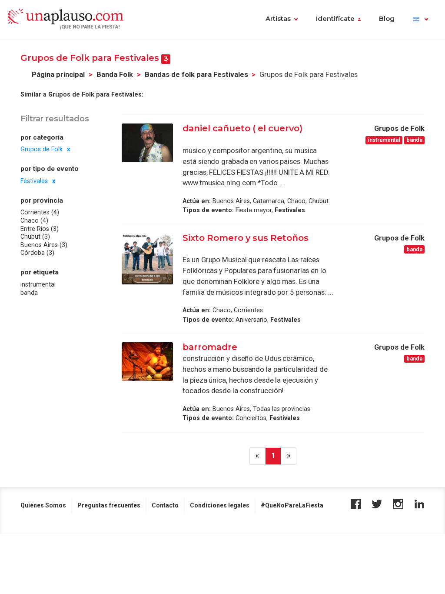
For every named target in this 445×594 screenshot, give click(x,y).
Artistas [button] (278, 19)
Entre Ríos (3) (39, 228)
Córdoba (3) (37, 252)
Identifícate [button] (335, 19)
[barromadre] (147, 361)
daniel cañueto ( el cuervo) (242, 128)
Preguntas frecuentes (108, 505)
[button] (420, 19)
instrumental (38, 284)
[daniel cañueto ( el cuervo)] (147, 142)
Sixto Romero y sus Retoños (246, 238)
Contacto (165, 505)
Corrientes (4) (39, 212)
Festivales (34, 180)
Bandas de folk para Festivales (196, 74)
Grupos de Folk (41, 149)
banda (29, 292)
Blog (387, 19)
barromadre (210, 347)
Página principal (58, 74)
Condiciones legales (219, 505)
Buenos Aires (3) (43, 244)
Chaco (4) (34, 220)
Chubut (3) (35, 236)
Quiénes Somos (43, 505)
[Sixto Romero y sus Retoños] (147, 258)
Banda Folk (114, 74)
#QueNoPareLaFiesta (292, 505)
